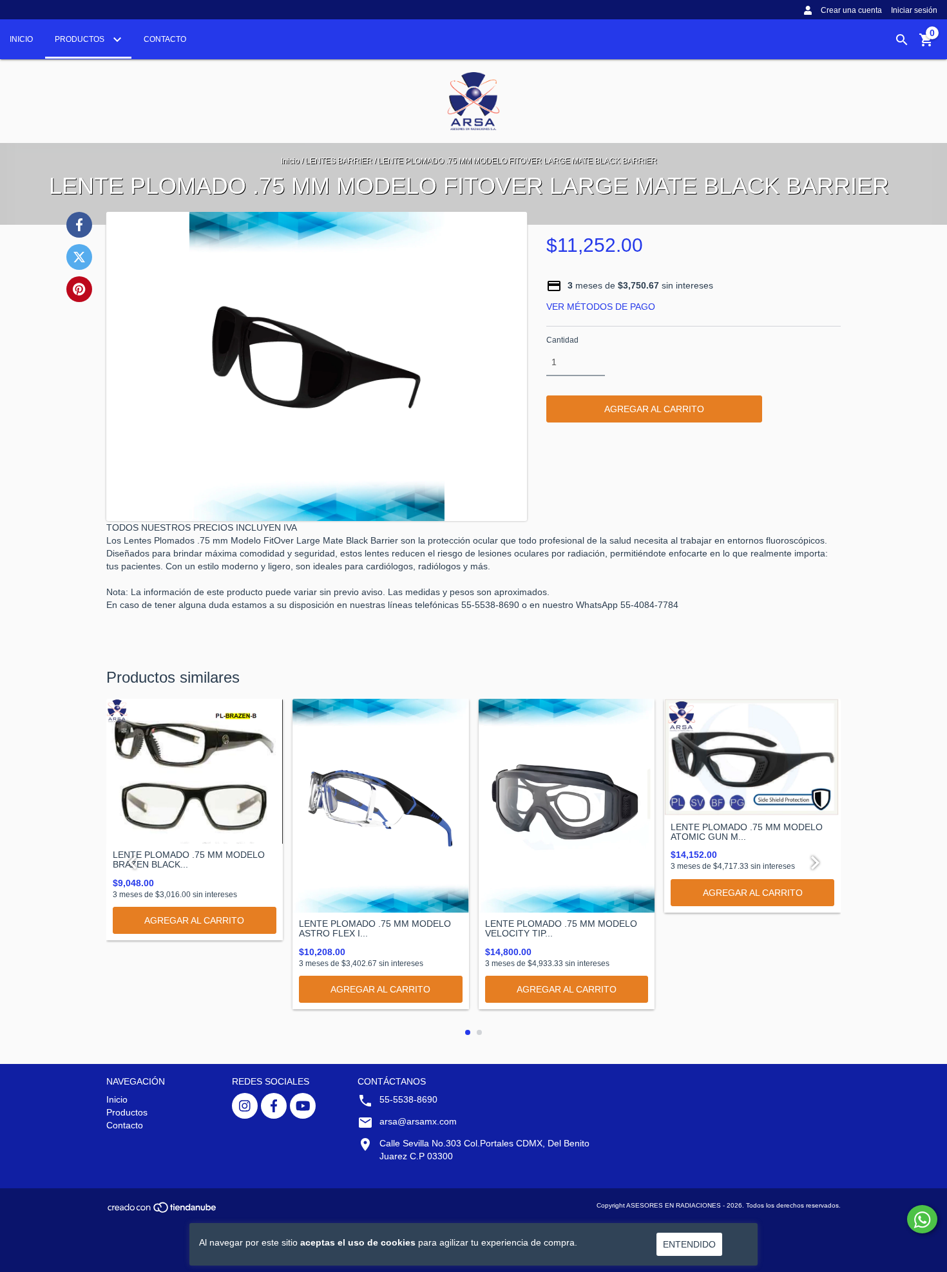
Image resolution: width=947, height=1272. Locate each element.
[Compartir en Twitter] (79, 257)
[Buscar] (902, 40)
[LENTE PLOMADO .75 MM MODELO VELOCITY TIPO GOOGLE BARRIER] (567, 806)
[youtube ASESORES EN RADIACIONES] (303, 1106)
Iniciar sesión (914, 10)
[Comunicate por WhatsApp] (922, 1219)
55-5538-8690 (408, 1099)
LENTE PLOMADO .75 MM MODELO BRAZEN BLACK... (189, 859)
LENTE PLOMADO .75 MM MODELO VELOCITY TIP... (561, 928)
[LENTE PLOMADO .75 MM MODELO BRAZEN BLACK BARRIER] (194, 771)
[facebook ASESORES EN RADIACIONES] (274, 1106)
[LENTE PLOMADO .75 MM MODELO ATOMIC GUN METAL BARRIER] (752, 757)
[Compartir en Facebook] (79, 225)
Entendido (689, 1244)
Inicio (21, 39)
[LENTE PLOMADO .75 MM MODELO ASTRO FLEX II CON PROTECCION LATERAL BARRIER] (380, 806)
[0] (926, 44)
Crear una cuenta (851, 10)
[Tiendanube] (162, 1211)
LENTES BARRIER (338, 161)
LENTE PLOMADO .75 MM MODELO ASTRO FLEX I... (375, 928)
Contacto (165, 39)
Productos (80, 39)
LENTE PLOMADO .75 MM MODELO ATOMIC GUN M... (747, 832)
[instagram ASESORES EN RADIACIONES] (245, 1106)
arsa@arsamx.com (418, 1121)
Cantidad (562, 340)
